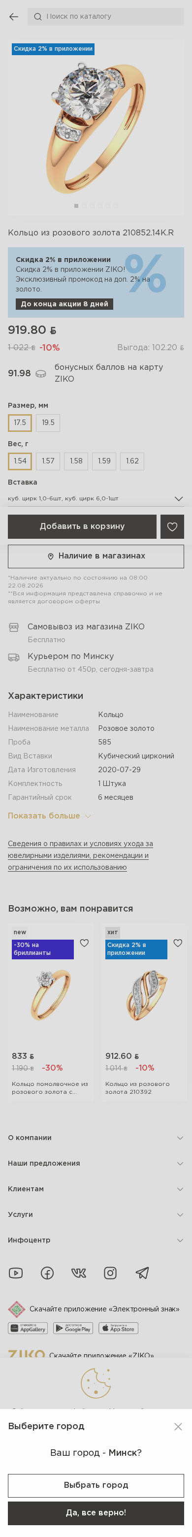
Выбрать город (96, 1485)
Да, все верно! (96, 1513)
